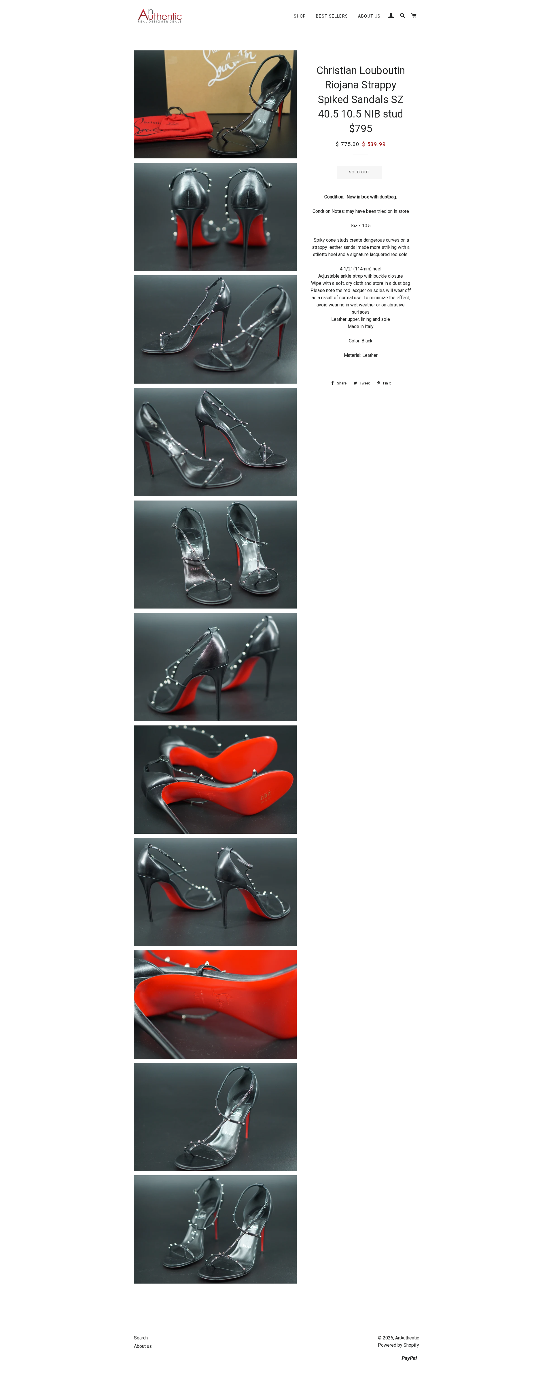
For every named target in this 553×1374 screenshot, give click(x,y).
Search (141, 1338)
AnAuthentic (407, 1338)
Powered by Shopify (398, 1345)
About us (369, 16)
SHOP (300, 16)
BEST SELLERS (332, 16)
